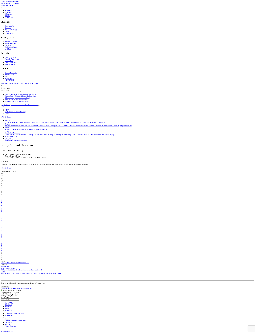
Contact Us (8, 322)
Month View (19, 263)
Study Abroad (56, 273)
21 (1, 232)
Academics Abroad (11, 126)
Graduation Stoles (25, 129)
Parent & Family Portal (12, 59)
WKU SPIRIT (9, 80)
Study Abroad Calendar (8, 268)
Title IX (7, 317)
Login (7, 113)
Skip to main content (7, 1)
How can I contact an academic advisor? (17, 101)
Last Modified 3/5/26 (7, 331)
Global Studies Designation (39, 129)
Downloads (5, 286)
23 (1, 236)
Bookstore (8, 28)
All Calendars (5, 266)
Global (3, 272)
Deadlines (16, 270)
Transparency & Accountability (14, 313)
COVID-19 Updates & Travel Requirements (69, 126)
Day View (4, 263)
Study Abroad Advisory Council (78, 135)
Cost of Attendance (11, 62)
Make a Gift (8, 76)
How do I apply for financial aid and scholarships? (20, 96)
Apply (3, 5)
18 (1, 227)
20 (1, 230)
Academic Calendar (11, 42)
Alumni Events (9, 74)
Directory (8, 45)
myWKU (8, 49)
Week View (11, 263)
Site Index (8, 324)
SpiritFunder (9, 78)
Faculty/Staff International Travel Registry (101, 135)
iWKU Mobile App (11, 29)
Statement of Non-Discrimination (15, 321)
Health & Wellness (11, 47)
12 (1, 216)
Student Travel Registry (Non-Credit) (120, 126)
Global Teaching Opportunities (14, 135)
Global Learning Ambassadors (17, 140)
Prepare (7, 124)
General (39, 270)
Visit (6, 5)
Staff (6, 140)
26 (1, 241)
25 (1, 239)
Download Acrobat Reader (9, 288)
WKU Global (6, 117)
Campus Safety (9, 26)
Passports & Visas (22, 126)
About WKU (9, 10)
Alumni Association (11, 73)
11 (1, 214)
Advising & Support (48, 122)
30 (1, 248)
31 (1, 250)
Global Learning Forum (22, 273)
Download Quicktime (25, 288)
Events (7, 131)
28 (1, 245)
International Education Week (43, 273)
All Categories (5, 270)
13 (1, 218)
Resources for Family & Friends (64, 122)
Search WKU (6, 89)
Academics (8, 12)
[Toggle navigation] (1, 117)
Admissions (8, 14)
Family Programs (10, 57)
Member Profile (10, 64)
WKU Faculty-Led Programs (33, 135)
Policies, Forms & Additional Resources (95, 126)
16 (1, 223)
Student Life (9, 17)
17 (1, 225)
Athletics (7, 16)
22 (1, 234)
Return (7, 127)
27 (1, 243)
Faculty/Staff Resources (12, 133)
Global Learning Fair (98, 122)
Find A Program (19, 122)
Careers (7, 319)
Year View (26, 263)
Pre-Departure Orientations (36, 126)
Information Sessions (30, 270)
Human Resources (10, 43)
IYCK (32, 273)
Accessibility (9, 315)
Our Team (8, 138)
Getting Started (9, 122)
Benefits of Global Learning (83, 122)
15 (1, 221)
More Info (11, 5)
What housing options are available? (16, 99)
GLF (11, 270)
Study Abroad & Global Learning (15, 112)
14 (1, 220)
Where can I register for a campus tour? (17, 98)
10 (1, 212)
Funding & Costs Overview (33, 122)
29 (1, 246)
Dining (7, 31)
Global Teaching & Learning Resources (55, 135)
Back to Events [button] (6, 168)
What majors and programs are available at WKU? (20, 94)
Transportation (9, 33)
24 (1, 237)
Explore (7, 120)
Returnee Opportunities (12, 129)
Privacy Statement (10, 326)
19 (1, 229)
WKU (7, 110)
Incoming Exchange (11, 136)
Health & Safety (50, 126)
